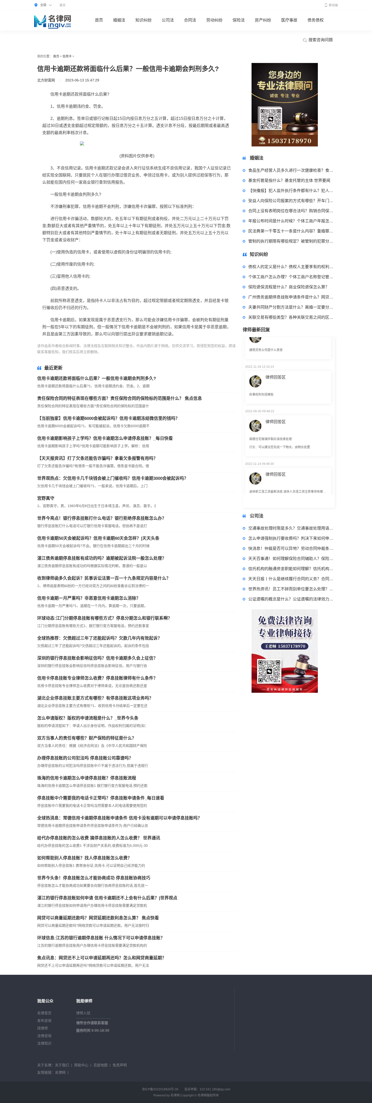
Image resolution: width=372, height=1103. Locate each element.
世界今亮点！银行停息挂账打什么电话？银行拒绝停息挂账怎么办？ (101, 518)
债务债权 (315, 20)
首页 (62, 5)
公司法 (168, 20)
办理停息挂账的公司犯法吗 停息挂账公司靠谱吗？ (85, 758)
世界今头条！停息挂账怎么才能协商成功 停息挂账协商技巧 (93, 878)
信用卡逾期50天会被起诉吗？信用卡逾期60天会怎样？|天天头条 (98, 538)
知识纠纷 (143, 20)
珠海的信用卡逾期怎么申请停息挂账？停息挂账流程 (86, 778)
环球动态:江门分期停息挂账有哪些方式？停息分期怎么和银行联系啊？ (104, 618)
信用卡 (67, 56)
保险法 (239, 20)
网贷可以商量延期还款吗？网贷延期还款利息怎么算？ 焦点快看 (98, 918)
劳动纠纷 (214, 20)
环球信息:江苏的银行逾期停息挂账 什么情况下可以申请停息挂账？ (101, 938)
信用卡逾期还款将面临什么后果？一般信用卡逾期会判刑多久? (96, 378)
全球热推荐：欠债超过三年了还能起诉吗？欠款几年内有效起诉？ (99, 638)
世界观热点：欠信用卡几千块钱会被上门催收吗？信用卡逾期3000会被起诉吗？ (112, 478)
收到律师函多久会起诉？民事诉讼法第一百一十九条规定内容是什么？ (104, 578)
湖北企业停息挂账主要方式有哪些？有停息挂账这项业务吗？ (95, 698)
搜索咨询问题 (320, 40)
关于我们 (62, 1065)
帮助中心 (81, 1065)
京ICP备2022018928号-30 (160, 1089)
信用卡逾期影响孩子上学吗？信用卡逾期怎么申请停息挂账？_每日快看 (105, 438)
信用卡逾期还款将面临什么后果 (138, 352)
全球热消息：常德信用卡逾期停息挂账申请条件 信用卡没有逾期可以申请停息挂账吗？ (119, 818)
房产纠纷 (263, 20)
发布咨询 (44, 1021)
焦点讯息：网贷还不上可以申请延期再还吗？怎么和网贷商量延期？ (101, 958)
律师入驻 (83, 1013)
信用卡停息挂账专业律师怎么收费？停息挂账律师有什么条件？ (97, 678)
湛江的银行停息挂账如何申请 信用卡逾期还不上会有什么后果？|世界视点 (107, 898)
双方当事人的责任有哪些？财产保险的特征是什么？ (86, 738)
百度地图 (100, 1065)
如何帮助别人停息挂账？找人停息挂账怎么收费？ (84, 858)
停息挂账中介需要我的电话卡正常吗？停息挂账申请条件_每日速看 (100, 798)
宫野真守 (45, 498)
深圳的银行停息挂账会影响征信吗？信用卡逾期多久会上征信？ (97, 658)
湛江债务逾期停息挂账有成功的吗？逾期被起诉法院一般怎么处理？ (101, 558)
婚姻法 (119, 20)
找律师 (42, 1028)
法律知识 (44, 1043)
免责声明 (120, 1065)
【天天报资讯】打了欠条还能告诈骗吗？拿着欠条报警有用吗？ (97, 458)
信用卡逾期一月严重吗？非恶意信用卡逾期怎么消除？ (88, 598)
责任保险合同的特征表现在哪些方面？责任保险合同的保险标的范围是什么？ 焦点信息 (119, 398)
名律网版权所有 (208, 1095)
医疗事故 (289, 20)
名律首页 (44, 1013)
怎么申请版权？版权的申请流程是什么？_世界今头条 (87, 718)
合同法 (190, 20)
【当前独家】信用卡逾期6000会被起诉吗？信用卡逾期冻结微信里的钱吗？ (108, 418)
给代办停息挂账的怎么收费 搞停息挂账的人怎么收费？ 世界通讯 (98, 838)
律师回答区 (275, 361)
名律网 (60, 1072)
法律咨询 (44, 1036)
